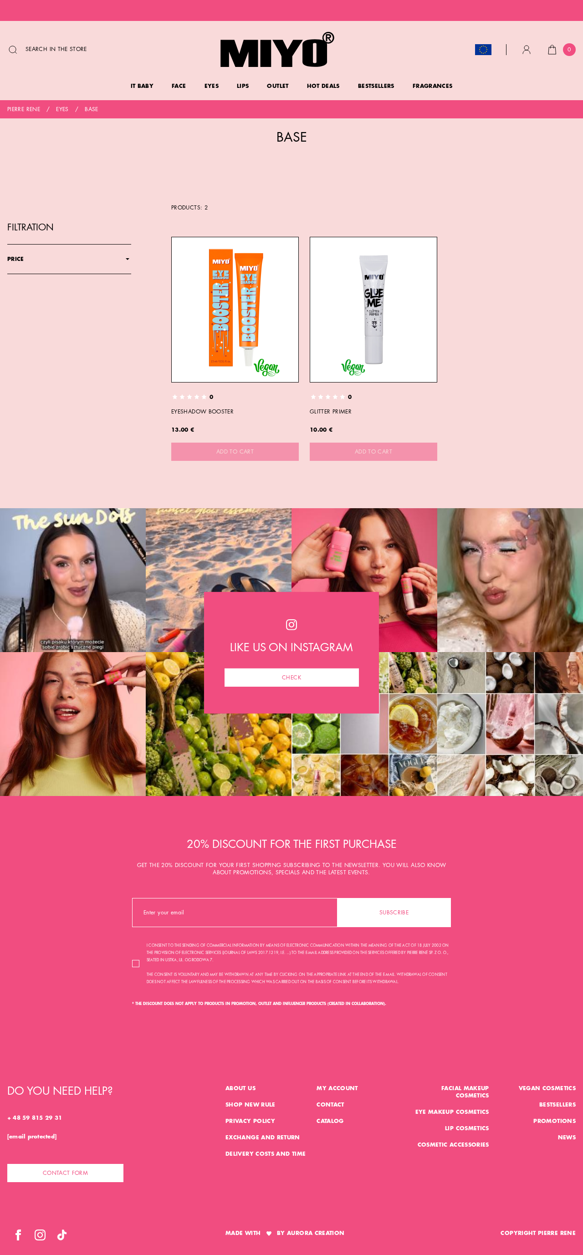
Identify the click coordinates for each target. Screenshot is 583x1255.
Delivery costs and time (265, 1154)
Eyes (62, 109)
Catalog (330, 1121)
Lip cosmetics (467, 1128)
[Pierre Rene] (277, 49)
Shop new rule (250, 1104)
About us (240, 1088)
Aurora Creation (315, 1233)
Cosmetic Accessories (453, 1145)
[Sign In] (526, 49)
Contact (330, 1104)
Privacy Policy (250, 1121)
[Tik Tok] (61, 1234)
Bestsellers (557, 1104)
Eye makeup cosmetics (452, 1112)
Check (291, 677)
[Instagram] (40, 1234)
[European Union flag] (483, 49)
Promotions (554, 1121)
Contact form (65, 1173)
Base (91, 109)
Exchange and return (262, 1137)
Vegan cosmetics (547, 1088)
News (567, 1137)
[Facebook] (18, 1234)
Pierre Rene (23, 109)
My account (337, 1088)
